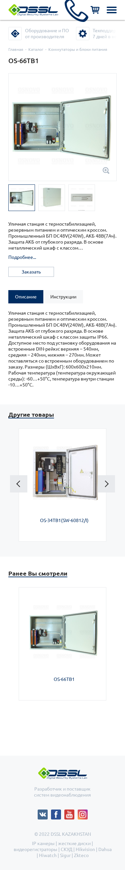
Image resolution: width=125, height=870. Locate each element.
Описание (26, 296)
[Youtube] (71, 813)
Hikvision (85, 849)
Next (106, 483)
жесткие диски (74, 843)
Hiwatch (48, 855)
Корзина (95, 10)
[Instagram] (83, 813)
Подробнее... (22, 257)
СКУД (66, 849)
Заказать (31, 271)
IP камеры (43, 843)
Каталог (35, 49)
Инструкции (63, 296)
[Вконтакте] (44, 813)
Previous (18, 483)
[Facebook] (57, 813)
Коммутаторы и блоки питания (77, 49)
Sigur (65, 855)
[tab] (25, 296)
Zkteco (81, 855)
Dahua (105, 849)
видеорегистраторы (35, 849)
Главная (15, 49)
